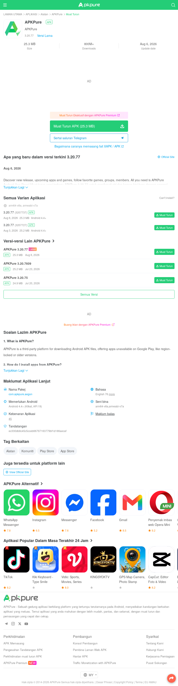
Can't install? (167, 198)
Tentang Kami (154, 643)
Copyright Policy (123, 682)
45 (10, 418)
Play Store (47, 451)
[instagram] (13, 624)
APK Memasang (13, 643)
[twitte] (19, 624)
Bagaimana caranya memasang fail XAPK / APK (87, 146)
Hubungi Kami (155, 650)
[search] (173, 5)
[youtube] (26, 624)
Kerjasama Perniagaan (160, 656)
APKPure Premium (15, 663)
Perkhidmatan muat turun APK (22, 656)
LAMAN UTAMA (12, 14)
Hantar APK (80, 656)
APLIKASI (31, 14)
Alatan (44, 14)
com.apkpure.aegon (20, 394)
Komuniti (27, 451)
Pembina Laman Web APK (90, 650)
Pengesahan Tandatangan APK (23, 650)
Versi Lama (45, 35)
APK (49, 22)
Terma (139, 682)
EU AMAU (151, 682)
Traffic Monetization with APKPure (94, 663)
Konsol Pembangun (85, 643)
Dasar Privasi (104, 682)
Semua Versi (89, 294)
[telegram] (6, 624)
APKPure (57, 14)
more (112, 394)
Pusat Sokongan (156, 663)
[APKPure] (89, 5)
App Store (67, 451)
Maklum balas (105, 414)
